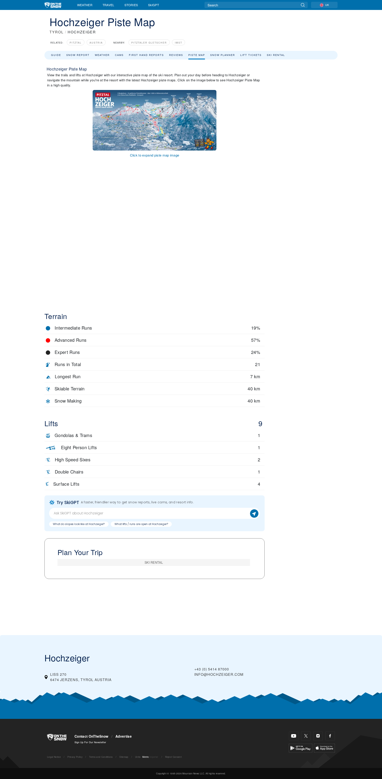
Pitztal (76, 42)
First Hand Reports (146, 55)
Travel (109, 5)
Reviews (176, 55)
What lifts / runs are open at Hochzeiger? (141, 524)
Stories (131, 5)
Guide (56, 55)
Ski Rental (276, 55)
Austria (96, 42)
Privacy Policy (74, 756)
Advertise (123, 736)
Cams (119, 55)
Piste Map (196, 55)
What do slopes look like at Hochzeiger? (79, 524)
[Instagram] (318, 736)
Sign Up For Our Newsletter (90, 742)
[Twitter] (306, 736)
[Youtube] (293, 736)
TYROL (57, 31)
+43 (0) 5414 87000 (211, 669)
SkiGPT (153, 5)
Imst (178, 42)
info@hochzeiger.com (218, 674)
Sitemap (123, 756)
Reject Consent (173, 756)
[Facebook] (330, 736)
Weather (84, 5)
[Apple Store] (324, 747)
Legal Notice (54, 756)
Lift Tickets (251, 55)
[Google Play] (300, 747)
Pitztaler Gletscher (149, 42)
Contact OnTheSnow (91, 736)
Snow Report (78, 55)
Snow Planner (222, 55)
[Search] (303, 5)
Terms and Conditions (101, 756)
